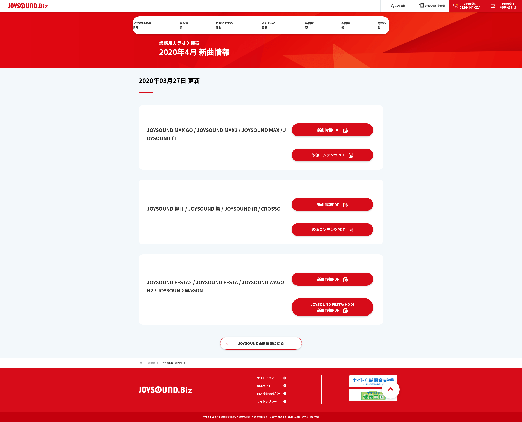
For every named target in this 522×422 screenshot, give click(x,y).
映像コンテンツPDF (328, 155)
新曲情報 (345, 25)
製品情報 (184, 25)
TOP (141, 363)
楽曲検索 (309, 25)
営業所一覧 (383, 25)
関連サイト (264, 386)
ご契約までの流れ (224, 25)
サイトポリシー (267, 401)
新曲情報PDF (328, 129)
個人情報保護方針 (268, 394)
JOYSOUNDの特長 (142, 25)
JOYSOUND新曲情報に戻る (261, 343)
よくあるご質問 (269, 25)
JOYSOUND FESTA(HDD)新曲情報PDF (332, 307)
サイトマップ (265, 378)
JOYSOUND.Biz (29, 6)
